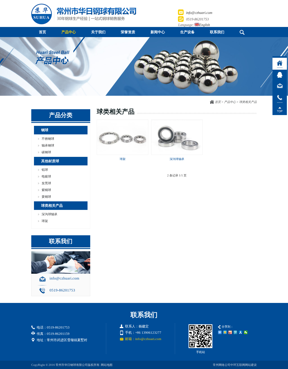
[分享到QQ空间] (225, 332)
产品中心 (230, 102)
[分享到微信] (246, 332)
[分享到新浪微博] (230, 332)
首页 (218, 102)
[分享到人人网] (241, 332)
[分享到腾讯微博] (235, 332)
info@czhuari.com (199, 13)
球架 (123, 159)
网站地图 (106, 365)
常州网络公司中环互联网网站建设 (235, 365)
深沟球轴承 (177, 159)
